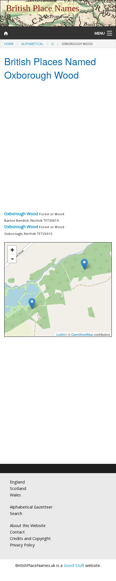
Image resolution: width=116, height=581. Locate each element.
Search (16, 513)
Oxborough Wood (21, 213)
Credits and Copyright (30, 538)
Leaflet (61, 334)
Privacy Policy (22, 545)
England (17, 482)
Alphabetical (32, 44)
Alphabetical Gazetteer (31, 507)
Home (9, 44)
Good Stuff (74, 565)
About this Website (28, 525)
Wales (15, 495)
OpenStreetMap (82, 334)
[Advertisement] (58, 147)
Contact (17, 532)
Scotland (18, 488)
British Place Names (42, 8)
